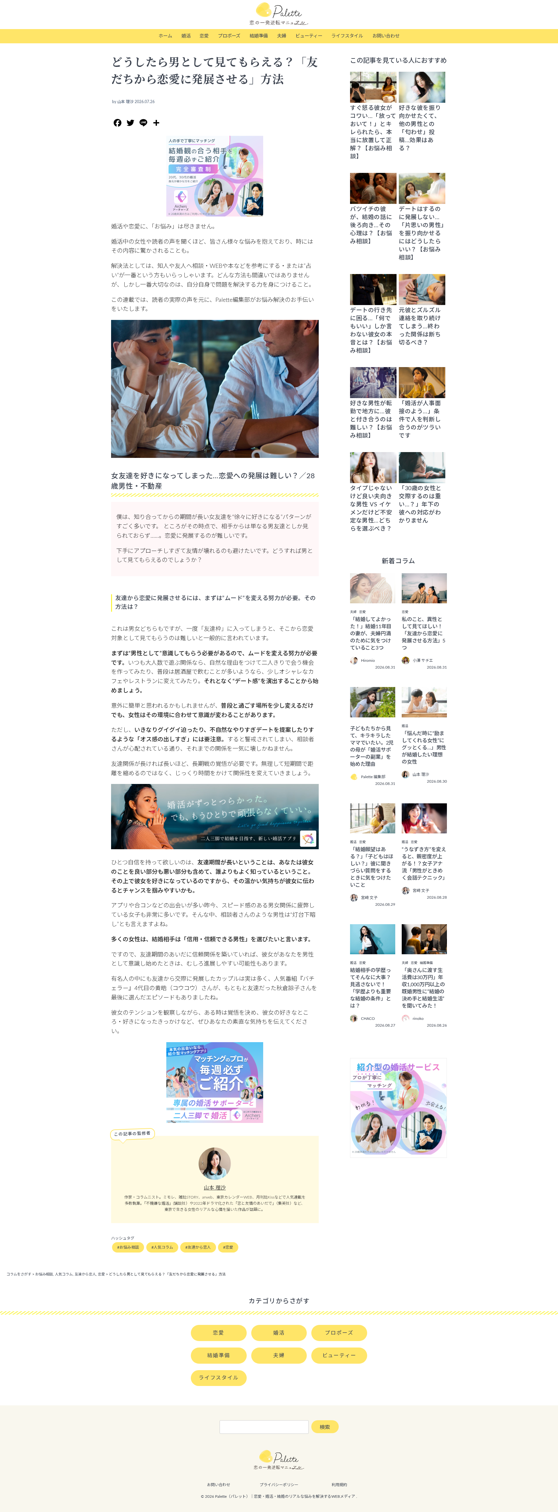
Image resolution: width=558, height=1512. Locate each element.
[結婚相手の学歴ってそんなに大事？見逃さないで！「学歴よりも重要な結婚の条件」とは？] (372, 950)
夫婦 (281, 36)
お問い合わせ (385, 36)
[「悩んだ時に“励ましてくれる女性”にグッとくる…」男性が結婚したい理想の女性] (424, 713)
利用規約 (339, 1485)
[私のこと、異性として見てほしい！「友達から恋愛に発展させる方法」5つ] (424, 599)
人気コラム (163, 1247)
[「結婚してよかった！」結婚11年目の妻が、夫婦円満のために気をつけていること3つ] (372, 599)
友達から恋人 (199, 1247)
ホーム (165, 36)
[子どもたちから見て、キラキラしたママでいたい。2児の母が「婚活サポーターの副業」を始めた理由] (372, 713)
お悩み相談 (129, 1247)
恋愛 (204, 36)
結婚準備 (259, 36)
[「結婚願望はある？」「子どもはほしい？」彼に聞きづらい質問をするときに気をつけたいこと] (372, 829)
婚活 (186, 36)
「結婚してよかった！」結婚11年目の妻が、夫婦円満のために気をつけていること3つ (370, 633)
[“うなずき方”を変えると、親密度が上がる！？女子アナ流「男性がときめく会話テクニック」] (424, 829)
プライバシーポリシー (279, 1485)
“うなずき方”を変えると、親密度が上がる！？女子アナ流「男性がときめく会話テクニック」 (425, 864)
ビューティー (308, 36)
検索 (325, 1427)
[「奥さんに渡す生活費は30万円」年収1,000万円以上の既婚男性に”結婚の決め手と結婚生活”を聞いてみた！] (424, 950)
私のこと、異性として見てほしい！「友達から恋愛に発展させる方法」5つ (423, 633)
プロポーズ (229, 36)
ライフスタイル (347, 36)
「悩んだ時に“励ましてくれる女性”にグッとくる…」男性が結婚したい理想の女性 (424, 748)
